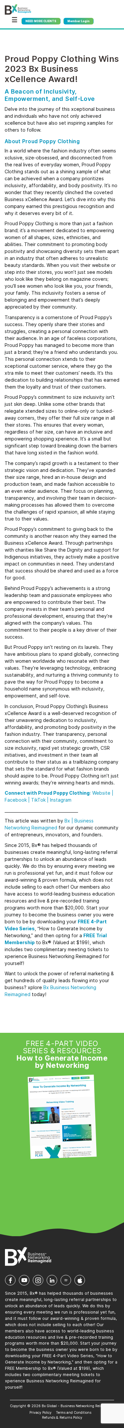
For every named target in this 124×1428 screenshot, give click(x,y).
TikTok (38, 800)
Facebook (16, 800)
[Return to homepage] (18, 9)
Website (101, 793)
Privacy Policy (40, 1412)
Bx (67, 820)
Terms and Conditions (73, 1412)
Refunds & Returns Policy (62, 1417)
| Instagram (59, 800)
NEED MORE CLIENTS (40, 21)
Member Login (78, 21)
